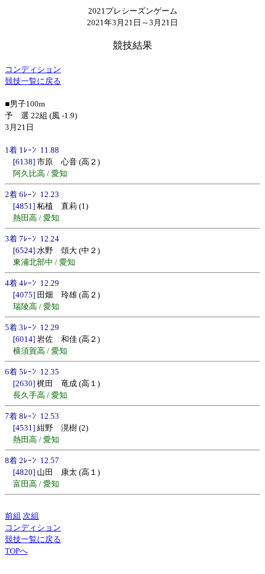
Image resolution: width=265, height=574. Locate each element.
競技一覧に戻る (33, 81)
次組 (31, 515)
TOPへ (16, 551)
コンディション (33, 69)
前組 (13, 515)
